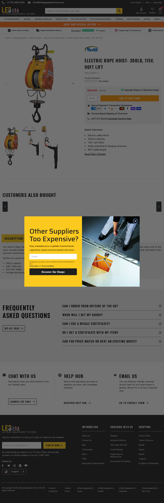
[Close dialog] (135, 221)
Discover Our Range (53, 271)
